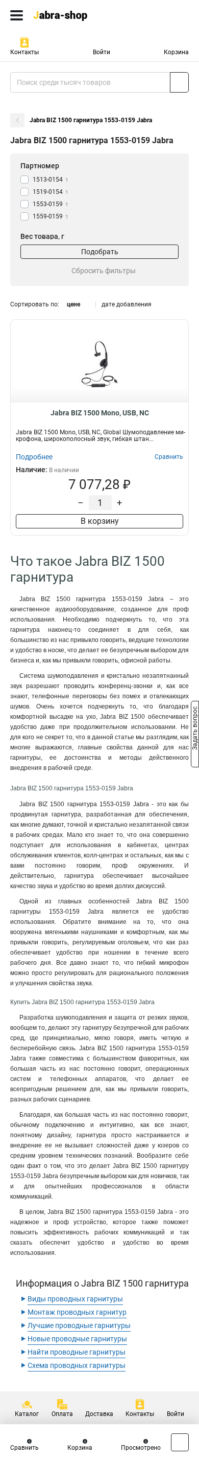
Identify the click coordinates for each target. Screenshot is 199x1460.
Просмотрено (141, 1447)
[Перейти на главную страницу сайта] (76, 15)
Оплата (62, 1414)
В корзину (100, 521)
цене (73, 304)
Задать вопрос (194, 729)
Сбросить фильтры (103, 271)
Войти (101, 52)
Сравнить (24, 1447)
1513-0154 (50, 179)
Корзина (176, 52)
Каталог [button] (27, 1414)
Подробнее (34, 457)
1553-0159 (50, 204)
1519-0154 (50, 191)
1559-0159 (50, 216)
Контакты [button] (24, 52)
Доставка (99, 1414)
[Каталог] (16, 15)
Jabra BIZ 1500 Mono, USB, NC (100, 413)
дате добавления (127, 304)
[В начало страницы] (180, 1442)
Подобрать (99, 252)
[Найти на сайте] (179, 82)
